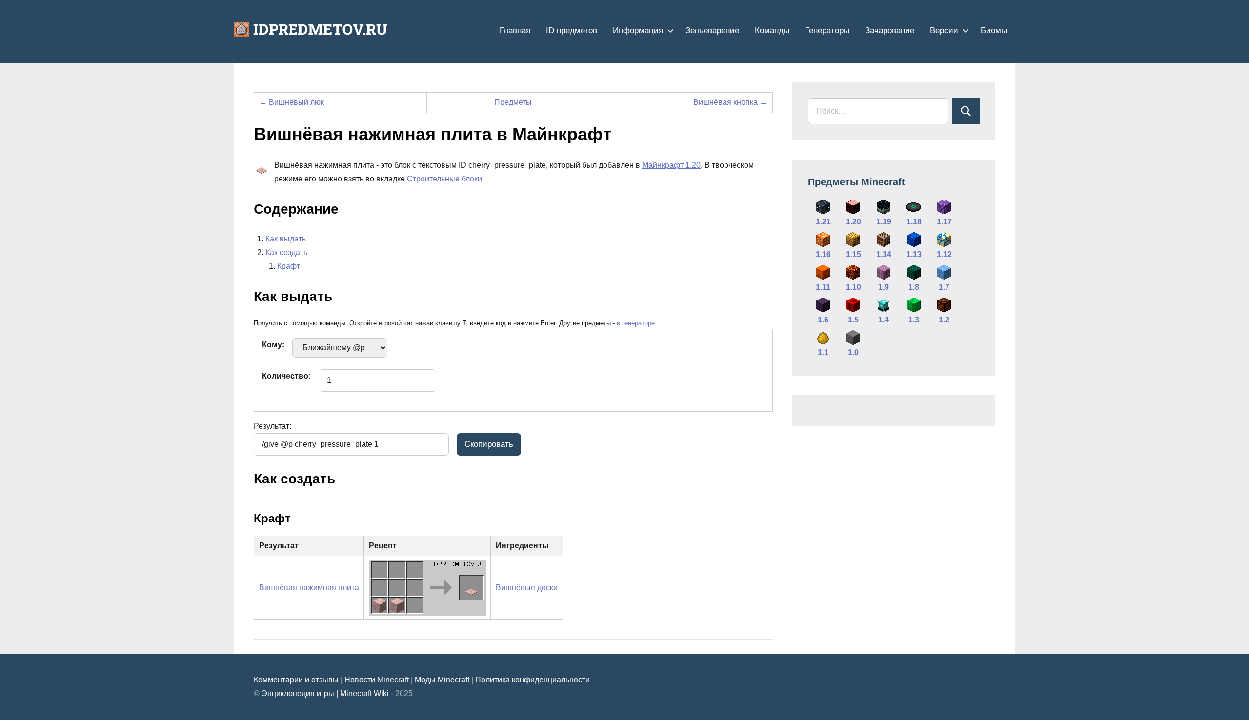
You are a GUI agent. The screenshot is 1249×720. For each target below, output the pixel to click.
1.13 (914, 254)
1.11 (823, 287)
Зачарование (889, 30)
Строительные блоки (444, 179)
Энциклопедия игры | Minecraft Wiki (325, 693)
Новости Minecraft (376, 680)
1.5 (853, 320)
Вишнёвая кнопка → (730, 102)
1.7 (944, 287)
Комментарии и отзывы (296, 680)
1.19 (883, 222)
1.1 (823, 352)
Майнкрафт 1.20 (671, 165)
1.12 (944, 254)
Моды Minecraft (442, 680)
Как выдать (285, 239)
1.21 (823, 222)
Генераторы (827, 30)
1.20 (853, 222)
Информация (638, 30)
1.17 (944, 222)
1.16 (823, 254)
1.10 (853, 287)
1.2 (944, 320)
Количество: (286, 376)
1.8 (913, 287)
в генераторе (636, 323)
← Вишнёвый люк (291, 102)
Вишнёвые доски (527, 587)
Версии (944, 30)
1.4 (883, 320)
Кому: (273, 344)
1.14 (883, 254)
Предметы (513, 102)
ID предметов (571, 30)
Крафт (288, 266)
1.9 (883, 287)
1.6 (823, 320)
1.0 (853, 352)
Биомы (994, 30)
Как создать (286, 252)
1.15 (853, 254)
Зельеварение (712, 30)
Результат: (272, 426)
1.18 (914, 222)
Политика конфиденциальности (532, 680)
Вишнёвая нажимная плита (309, 587)
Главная (515, 30)
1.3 (913, 320)
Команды (772, 30)
